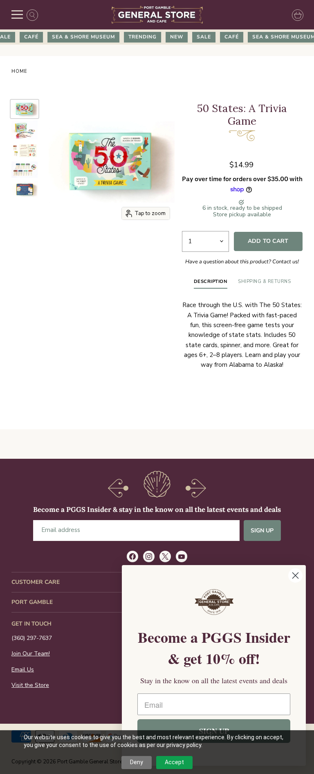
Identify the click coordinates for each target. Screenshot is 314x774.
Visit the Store (30, 685)
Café (27, 37)
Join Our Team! (30, 653)
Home (19, 71)
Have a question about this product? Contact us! (242, 261)
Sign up (262, 530)
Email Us (22, 669)
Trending (138, 37)
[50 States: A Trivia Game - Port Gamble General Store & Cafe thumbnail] (24, 109)
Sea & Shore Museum (79, 37)
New (172, 37)
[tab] (211, 283)
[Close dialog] (295, 575)
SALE (200, 37)
